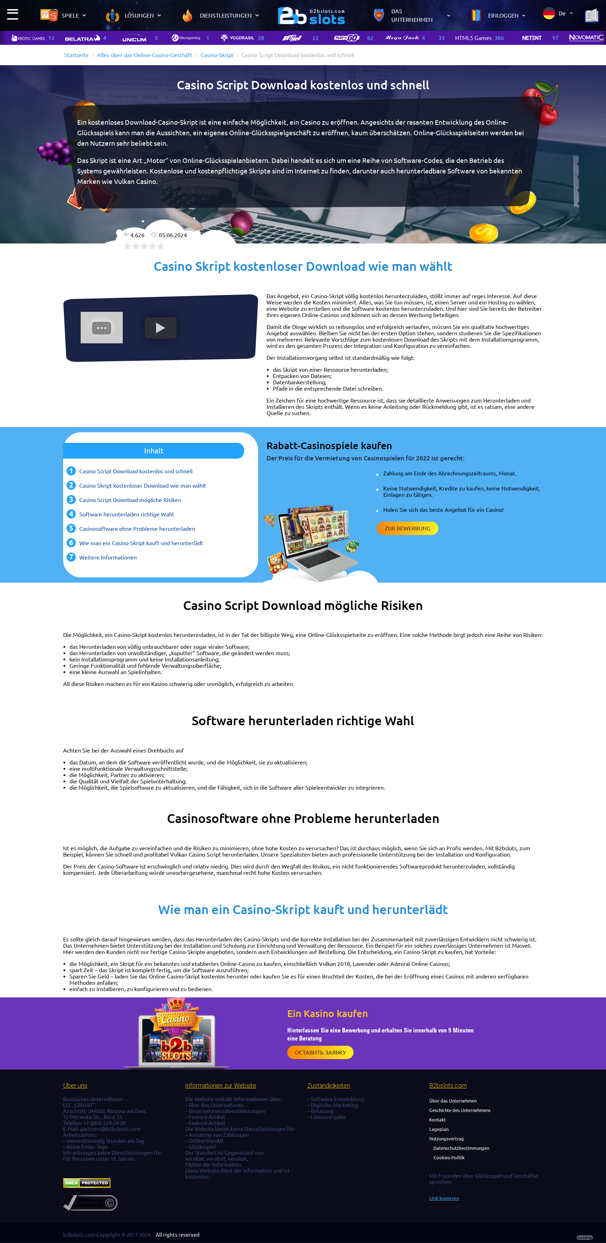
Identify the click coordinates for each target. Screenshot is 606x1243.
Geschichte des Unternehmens (460, 1110)
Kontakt (437, 1119)
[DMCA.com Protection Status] (86, 1186)
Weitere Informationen (108, 557)
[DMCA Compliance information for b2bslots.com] (90, 1209)
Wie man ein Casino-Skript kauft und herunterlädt (141, 543)
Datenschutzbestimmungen (461, 1148)
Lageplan (439, 1129)
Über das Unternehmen (453, 1100)
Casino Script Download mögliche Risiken (130, 500)
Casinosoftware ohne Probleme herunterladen (137, 529)
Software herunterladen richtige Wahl (126, 514)
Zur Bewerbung (408, 528)
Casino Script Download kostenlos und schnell (136, 471)
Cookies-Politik (449, 1157)
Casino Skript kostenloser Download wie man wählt (142, 485)
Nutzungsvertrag (446, 1138)
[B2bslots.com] (311, 15)
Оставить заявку (320, 1052)
